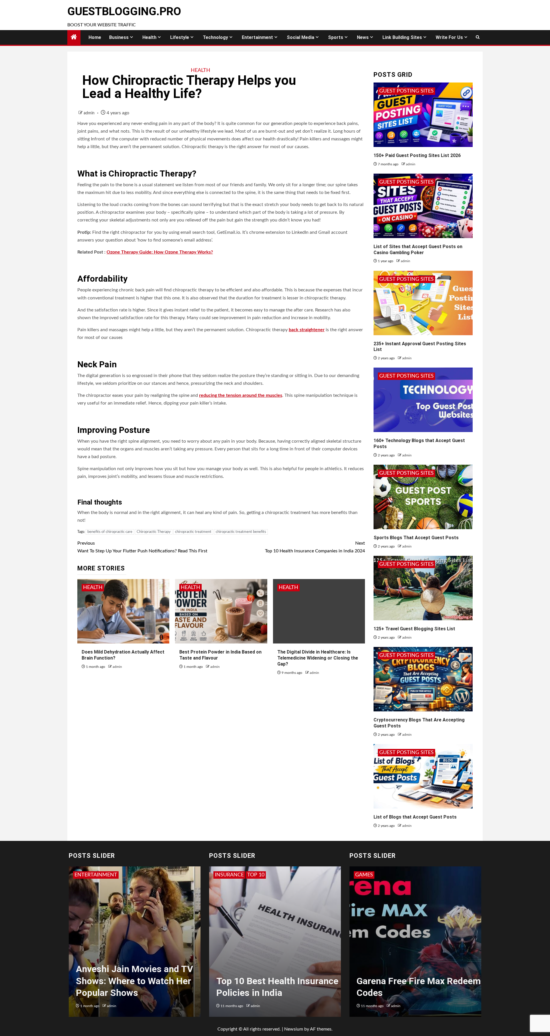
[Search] (477, 37)
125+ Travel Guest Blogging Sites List (414, 628)
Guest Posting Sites (406, 91)
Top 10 (269, 875)
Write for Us (449, 37)
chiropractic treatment (193, 532)
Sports (335, 37)
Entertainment (257, 37)
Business (119, 37)
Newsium (293, 1029)
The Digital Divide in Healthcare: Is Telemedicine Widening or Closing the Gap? (317, 658)
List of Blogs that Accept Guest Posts (415, 817)
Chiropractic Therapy (154, 532)
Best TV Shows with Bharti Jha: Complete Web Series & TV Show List (134, 981)
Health (149, 37)
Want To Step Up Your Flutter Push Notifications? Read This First (142, 547)
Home (95, 37)
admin (90, 113)
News (363, 37)
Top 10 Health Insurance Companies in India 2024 (315, 547)
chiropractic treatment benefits (241, 532)
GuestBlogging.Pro (124, 11)
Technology (215, 37)
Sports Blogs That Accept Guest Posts (416, 537)
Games (369, 875)
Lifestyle (179, 37)
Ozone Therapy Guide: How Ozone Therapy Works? (160, 252)
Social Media (300, 37)
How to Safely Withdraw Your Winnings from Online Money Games (421, 981)
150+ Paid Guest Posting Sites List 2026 (417, 155)
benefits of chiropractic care (109, 532)
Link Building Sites (402, 37)
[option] (135, 944)
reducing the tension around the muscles (240, 395)
